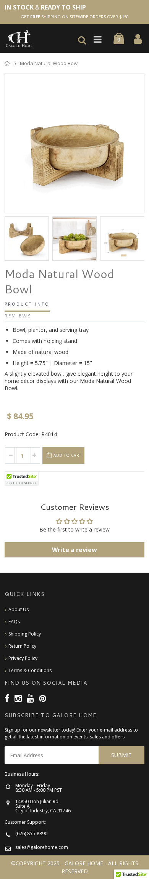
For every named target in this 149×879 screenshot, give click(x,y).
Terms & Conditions (30, 670)
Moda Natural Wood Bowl (59, 281)
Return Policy (22, 646)
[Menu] (99, 40)
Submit (121, 755)
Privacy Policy (22, 658)
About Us (18, 609)
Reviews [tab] (18, 316)
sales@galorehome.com (41, 847)
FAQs (14, 621)
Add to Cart (67, 455)
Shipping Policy (24, 634)
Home (7, 63)
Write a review (74, 550)
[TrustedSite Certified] (22, 479)
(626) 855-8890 (31, 833)
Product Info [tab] (27, 304)
